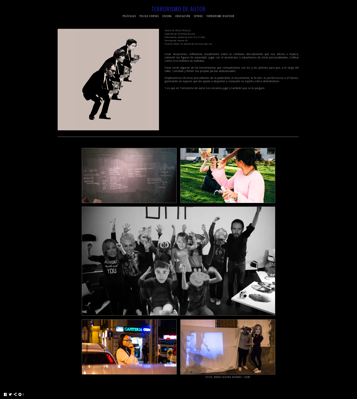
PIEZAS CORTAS (149, 16)
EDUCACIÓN (183, 16)
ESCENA (167, 16)
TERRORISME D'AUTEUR (220, 16)
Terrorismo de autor (178, 9)
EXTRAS (198, 16)
